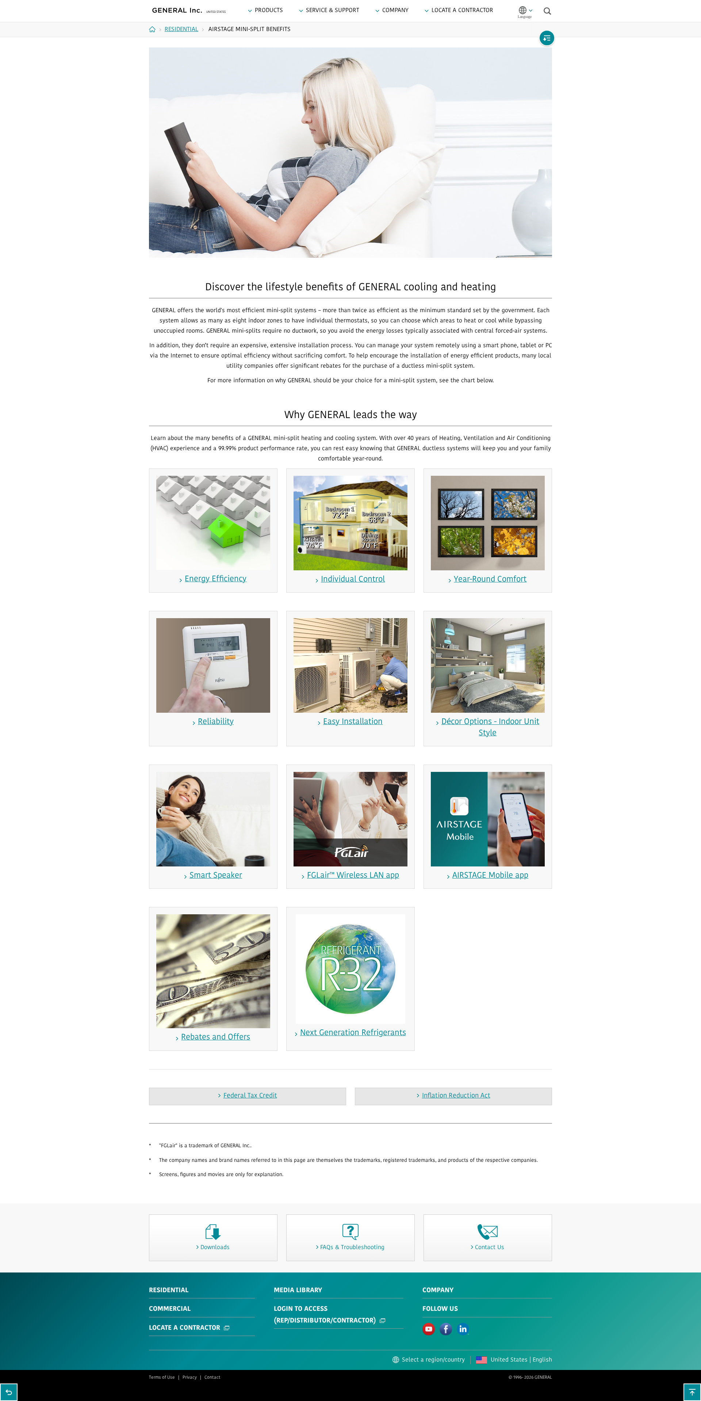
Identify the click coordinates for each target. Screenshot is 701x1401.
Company (437, 1290)
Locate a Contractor (184, 1328)
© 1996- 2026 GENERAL (530, 1377)
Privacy (190, 1377)
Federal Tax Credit (250, 1096)
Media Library (298, 1290)
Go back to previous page (9, 1392)
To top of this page (692, 1392)
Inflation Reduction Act (456, 1096)
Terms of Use (162, 1377)
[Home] (155, 29)
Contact (212, 1377)
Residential (168, 1290)
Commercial (170, 1309)
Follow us (440, 1309)
